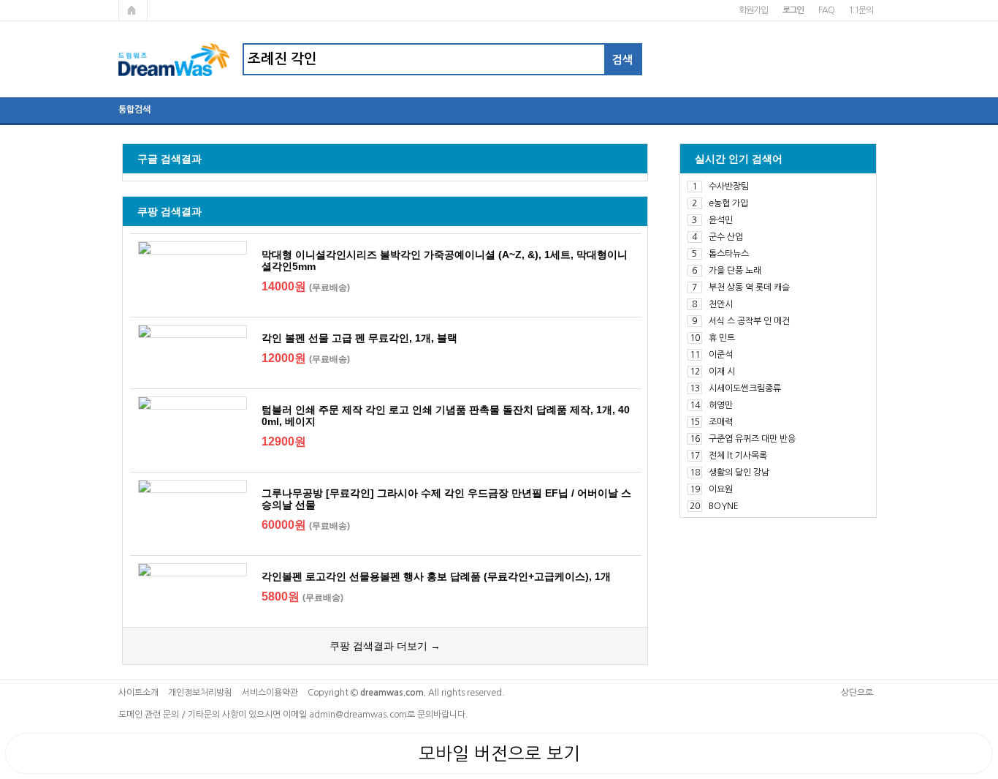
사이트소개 (138, 692)
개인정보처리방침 (200, 692)
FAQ (826, 10)
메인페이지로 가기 (133, 10)
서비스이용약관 (270, 692)
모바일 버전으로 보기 (499, 753)
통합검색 (134, 109)
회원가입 (753, 10)
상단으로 (857, 692)
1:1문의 (860, 10)
